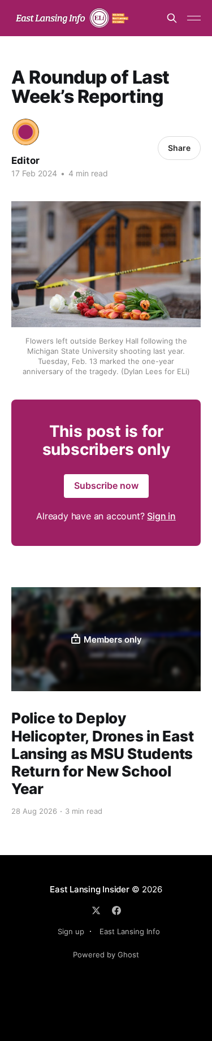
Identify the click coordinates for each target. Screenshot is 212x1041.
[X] (96, 910)
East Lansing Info (129, 931)
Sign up (71, 931)
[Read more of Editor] (25, 132)
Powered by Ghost (106, 954)
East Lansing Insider (89, 889)
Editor (25, 160)
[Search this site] (172, 18)
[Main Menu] (193, 18)
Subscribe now (106, 485)
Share (179, 148)
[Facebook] (116, 910)
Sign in (161, 516)
